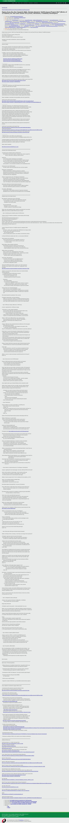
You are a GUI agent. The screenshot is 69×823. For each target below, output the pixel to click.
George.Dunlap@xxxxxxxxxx (10, 27)
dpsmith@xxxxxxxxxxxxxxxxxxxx (42, 21)
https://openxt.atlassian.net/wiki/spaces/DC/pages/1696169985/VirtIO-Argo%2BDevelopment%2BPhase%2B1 (22, 129)
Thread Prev (12, 9)
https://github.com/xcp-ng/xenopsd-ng (10, 709)
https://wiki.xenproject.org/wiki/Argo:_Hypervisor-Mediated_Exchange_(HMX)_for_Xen (17, 779)
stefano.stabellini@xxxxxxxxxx (14, 26)
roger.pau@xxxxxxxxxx (54, 20)
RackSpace (21, 820)
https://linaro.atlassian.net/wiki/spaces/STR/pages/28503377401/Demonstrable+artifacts (18, 755)
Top (3, 7)
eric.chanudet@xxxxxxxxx (29, 24)
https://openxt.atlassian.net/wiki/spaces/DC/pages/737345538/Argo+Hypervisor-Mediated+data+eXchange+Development (24, 733)
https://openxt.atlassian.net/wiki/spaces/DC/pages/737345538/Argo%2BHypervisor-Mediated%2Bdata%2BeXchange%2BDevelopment (26, 783)
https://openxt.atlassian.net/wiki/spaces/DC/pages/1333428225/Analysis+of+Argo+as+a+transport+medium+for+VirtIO (23, 766)
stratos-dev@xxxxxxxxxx (37, 20)
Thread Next (17, 9)
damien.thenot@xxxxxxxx (21, 27)
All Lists (5, 7)
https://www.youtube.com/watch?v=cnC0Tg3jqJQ (12, 729)
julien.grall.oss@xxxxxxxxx (14, 22)
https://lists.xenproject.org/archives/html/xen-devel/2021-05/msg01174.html (15, 268)
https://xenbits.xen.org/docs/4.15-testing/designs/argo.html (13, 726)
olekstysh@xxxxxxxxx (61, 21)
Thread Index (26, 9)
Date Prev (4, 9)
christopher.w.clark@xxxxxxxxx (19, 17)
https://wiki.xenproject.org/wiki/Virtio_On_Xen (10, 146)
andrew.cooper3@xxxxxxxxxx (47, 22)
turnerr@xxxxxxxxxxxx (59, 24)
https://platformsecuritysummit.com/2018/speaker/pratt (18, 431)
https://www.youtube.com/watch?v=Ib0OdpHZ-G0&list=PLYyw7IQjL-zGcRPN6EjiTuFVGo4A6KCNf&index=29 (22, 797)
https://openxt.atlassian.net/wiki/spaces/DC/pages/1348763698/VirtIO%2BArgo (16, 127)
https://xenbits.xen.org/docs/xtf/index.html (9, 701)
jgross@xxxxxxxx (15, 20)
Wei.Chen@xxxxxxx (34, 27)
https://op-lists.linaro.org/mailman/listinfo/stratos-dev (12, 61)
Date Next (8, 9)
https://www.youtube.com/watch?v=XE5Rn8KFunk (11, 81)
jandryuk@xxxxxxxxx (14, 24)
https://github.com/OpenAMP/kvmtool (8, 508)
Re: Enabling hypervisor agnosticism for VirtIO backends (21, 800)
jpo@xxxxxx (37, 23)
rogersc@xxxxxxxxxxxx (45, 24)
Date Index (22, 9)
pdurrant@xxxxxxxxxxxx (9, 23)
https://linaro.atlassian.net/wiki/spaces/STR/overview (12, 58)
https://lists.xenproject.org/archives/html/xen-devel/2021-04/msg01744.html (16, 712)
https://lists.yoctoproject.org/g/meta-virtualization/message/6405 (14, 720)
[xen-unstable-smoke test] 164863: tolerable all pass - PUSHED (24, 802)
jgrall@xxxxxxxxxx (8, 21)
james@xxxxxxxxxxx (31, 22)
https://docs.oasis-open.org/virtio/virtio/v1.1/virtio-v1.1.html (12, 743)
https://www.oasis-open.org (7, 748)
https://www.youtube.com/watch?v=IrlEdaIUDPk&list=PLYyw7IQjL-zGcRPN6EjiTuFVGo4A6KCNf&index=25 (21, 102)
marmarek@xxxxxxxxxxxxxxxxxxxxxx (58, 23)
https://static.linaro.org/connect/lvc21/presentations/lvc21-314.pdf (14, 80)
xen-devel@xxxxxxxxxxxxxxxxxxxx (16, 16)
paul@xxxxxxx (22, 23)
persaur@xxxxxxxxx (28, 20)
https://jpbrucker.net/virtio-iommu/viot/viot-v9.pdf (10, 750)
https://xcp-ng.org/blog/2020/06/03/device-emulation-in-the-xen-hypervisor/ (15, 790)
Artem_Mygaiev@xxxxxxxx (40, 26)
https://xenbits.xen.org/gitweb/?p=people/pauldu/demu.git (12, 794)
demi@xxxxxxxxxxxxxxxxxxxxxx (52, 26)
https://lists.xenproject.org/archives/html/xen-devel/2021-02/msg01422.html (15, 132)
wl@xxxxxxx (26, 26)
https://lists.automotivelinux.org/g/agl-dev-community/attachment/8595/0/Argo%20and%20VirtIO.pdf (20, 771)
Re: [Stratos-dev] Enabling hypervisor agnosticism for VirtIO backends (23, 801)
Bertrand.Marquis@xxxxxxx (25, 21)
